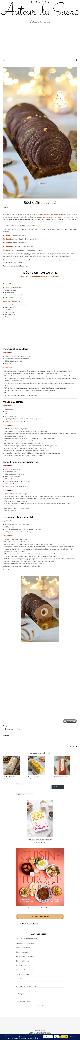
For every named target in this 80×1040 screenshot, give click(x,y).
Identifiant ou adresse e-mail (26, 986)
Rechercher (20, 784)
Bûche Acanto (9, 777)
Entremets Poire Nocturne (25, 970)
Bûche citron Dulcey (23, 948)
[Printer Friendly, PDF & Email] (69, 721)
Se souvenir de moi (24, 1001)
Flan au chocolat (21, 965)
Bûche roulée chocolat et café (26, 939)
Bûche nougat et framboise (25, 956)
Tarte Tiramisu (21, 979)
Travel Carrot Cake (22, 974)
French (21, 794)
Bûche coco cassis (22, 952)
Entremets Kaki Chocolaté (25, 943)
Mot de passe (20, 994)
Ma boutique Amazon (40, 916)
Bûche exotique (35, 777)
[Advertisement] (40, 42)
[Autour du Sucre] (40, 14)
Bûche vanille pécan (23, 961)
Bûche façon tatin (61, 777)
